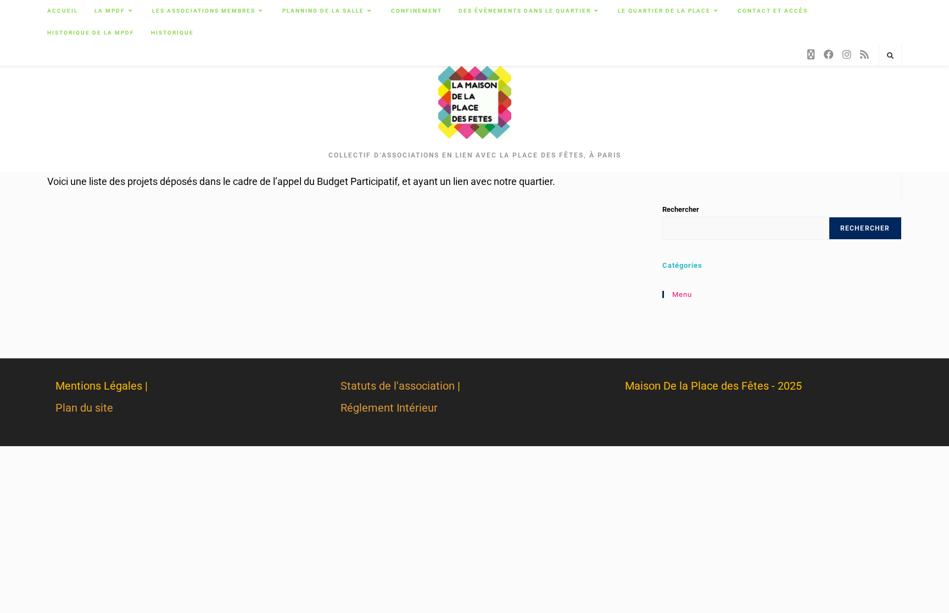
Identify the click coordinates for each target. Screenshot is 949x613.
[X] (811, 55)
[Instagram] (847, 54)
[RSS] (864, 54)
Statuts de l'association (397, 385)
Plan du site (84, 407)
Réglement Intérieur (389, 407)
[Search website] (890, 56)
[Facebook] (828, 54)
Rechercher (680, 209)
